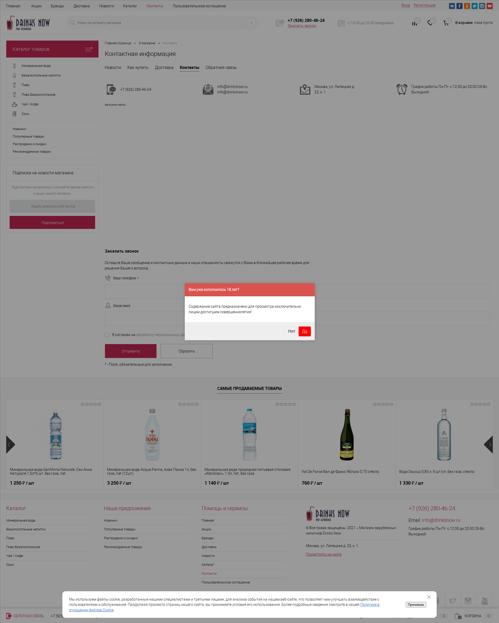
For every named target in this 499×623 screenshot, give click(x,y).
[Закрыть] (431, 597)
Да (304, 331)
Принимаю (416, 605)
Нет (291, 331)
